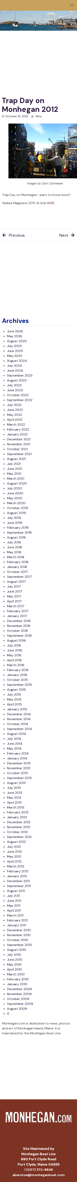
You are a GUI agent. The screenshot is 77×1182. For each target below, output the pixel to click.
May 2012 (14, 856)
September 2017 (19, 577)
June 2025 (15, 351)
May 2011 (13, 905)
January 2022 (17, 434)
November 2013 (18, 768)
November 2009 (19, 994)
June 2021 (14, 469)
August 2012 (16, 842)
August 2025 (17, 341)
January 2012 (17, 876)
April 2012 (14, 861)
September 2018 (19, 532)
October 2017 (17, 572)
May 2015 (14, 699)
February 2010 (18, 979)
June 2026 (15, 331)
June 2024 (15, 370)
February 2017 (18, 611)
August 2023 (16, 380)
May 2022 (14, 415)
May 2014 (14, 748)
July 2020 (14, 488)
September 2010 (19, 945)
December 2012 (18, 822)
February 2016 (18, 670)
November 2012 (18, 827)
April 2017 (14, 601)
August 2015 (16, 689)
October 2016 (17, 631)
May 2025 (14, 356)
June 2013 (14, 793)
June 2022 (15, 410)
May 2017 (14, 596)
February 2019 (18, 527)
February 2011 (17, 920)
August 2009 (17, 1009)
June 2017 (14, 591)
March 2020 (16, 503)
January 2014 (17, 758)
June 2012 (14, 851)
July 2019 (14, 518)
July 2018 (14, 542)
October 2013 (17, 773)
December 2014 (19, 714)
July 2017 (14, 586)
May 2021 (14, 473)
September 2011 (19, 886)
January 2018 (17, 567)
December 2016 (19, 621)
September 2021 (19, 454)
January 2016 (17, 675)
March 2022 (16, 424)
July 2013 (14, 788)
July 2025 (14, 346)
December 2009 (19, 989)
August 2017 (16, 581)
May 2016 (14, 655)
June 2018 (14, 547)
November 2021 (18, 444)
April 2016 (14, 660)
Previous (17, 235)
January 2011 (16, 925)
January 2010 (17, 984)
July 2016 (14, 645)
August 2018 (16, 537)
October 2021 (17, 449)
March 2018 (15, 557)
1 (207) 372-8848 (38, 1169)
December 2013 (18, 763)
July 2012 (14, 847)
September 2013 (19, 778)
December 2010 (19, 930)
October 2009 (18, 999)
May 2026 (14, 336)
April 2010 (14, 969)
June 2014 (14, 743)
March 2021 (15, 478)
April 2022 (14, 419)
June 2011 (14, 901)
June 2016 (14, 650)
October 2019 (17, 508)
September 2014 (19, 729)
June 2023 (15, 390)
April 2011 (14, 910)
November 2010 (19, 935)
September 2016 (19, 635)
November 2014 (19, 719)
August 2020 (17, 483)
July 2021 (14, 464)
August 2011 (16, 891)
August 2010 (16, 950)
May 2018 (14, 552)
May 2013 (14, 797)
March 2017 (15, 606)
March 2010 (16, 974)
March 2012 (15, 866)
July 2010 (14, 955)
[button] (71, 5)
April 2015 (14, 704)
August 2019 (16, 513)
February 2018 (17, 562)
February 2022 (18, 429)
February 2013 (17, 812)
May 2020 (14, 498)
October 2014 (17, 724)
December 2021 (18, 439)
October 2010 (17, 940)
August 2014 (16, 734)
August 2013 (16, 783)
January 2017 (17, 616)
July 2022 (14, 405)
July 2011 (13, 896)
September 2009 (20, 1004)
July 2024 (14, 365)
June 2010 (14, 959)
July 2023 (14, 385)
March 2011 (15, 915)
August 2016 (16, 640)
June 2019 (14, 523)
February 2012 (17, 871)
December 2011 (18, 881)
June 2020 (15, 493)
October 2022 (18, 395)
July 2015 (14, 694)
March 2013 (15, 807)
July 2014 (14, 739)
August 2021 (16, 459)
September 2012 (19, 837)
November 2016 (18, 626)
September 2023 (19, 375)
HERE (51, 203)
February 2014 (18, 753)
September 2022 (19, 400)
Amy (39, 116)
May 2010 (14, 964)
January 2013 (17, 817)
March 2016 (15, 665)
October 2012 (17, 832)
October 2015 (17, 680)
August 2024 (17, 361)
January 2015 (17, 709)
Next (63, 235)
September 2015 (19, 685)
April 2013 (14, 802)
